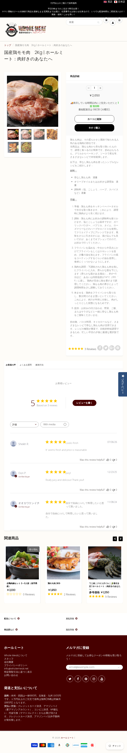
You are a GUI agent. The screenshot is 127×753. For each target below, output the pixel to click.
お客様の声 (11, 364)
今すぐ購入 (94, 127)
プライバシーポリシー (15, 665)
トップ (7, 45)
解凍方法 (39, 364)
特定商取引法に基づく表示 (18, 672)
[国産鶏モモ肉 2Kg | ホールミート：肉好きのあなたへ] (33, 101)
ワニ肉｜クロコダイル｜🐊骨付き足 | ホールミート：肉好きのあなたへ (104, 586)
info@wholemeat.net (16, 668)
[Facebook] (78, 679)
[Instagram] (93, 679)
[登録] (119, 667)
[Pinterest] (86, 679)
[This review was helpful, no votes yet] (108, 459)
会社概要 (8, 662)
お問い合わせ (11, 675)
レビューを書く (84, 402)
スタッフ (8, 658)
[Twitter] (70, 679)
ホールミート (67, 737)
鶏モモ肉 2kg (54, 583)
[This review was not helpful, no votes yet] (113, 459)
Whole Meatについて (15, 655)
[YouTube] (101, 679)
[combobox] (24, 424)
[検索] (98, 22)
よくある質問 (26, 364)
